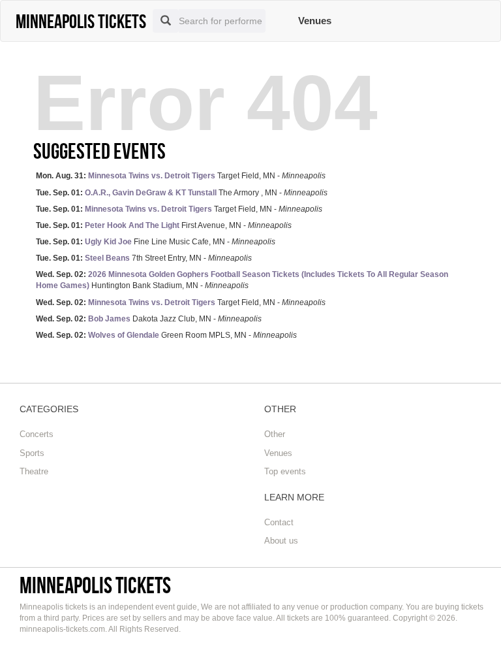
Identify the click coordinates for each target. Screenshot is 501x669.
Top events (285, 471)
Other (274, 434)
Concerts (36, 434)
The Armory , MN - (181, 192)
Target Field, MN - (181, 175)
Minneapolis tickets (95, 585)
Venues (314, 20)
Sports (32, 453)
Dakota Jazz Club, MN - (149, 318)
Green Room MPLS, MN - (166, 335)
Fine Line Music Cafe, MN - (155, 241)
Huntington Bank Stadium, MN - (242, 280)
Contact (279, 522)
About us (281, 541)
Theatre (34, 471)
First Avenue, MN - (164, 225)
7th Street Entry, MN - (144, 258)
